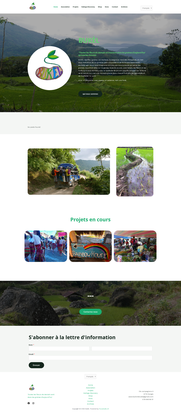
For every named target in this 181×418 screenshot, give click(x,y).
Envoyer (36, 365)
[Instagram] (33, 403)
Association (65, 7)
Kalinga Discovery (88, 7)
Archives (124, 7)
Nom (31, 345)
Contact (115, 7)
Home (56, 7)
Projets (75, 7)
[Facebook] (29, 403)
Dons (107, 7)
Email (32, 354)
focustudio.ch (104, 409)
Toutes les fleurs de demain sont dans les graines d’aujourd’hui (41, 395)
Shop (100, 7)
